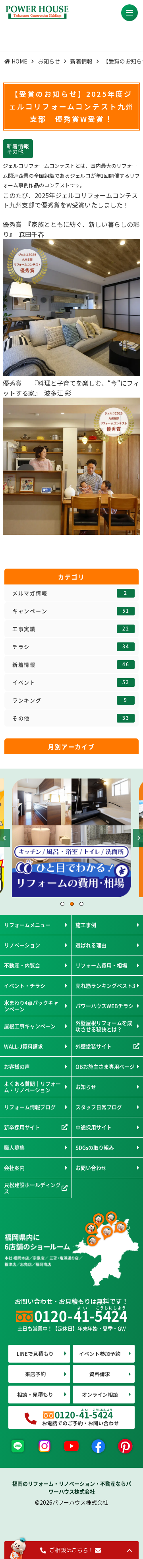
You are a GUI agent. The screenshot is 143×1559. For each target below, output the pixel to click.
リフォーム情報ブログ (30, 1107)
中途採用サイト (93, 1127)
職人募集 (14, 1147)
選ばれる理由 (90, 945)
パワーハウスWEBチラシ (104, 1005)
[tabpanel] (71, 838)
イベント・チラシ (24, 985)
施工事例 (85, 924)
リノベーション (22, 945)
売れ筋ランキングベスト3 (105, 985)
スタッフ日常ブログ (98, 1107)
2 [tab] (71, 903)
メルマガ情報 (70, 593)
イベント (70, 682)
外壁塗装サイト (93, 1046)
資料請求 (99, 1374)
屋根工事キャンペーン (30, 1026)
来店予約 (35, 1374)
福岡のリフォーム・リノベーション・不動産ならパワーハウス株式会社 (71, 1487)
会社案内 (14, 1167)
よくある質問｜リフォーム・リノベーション (32, 1087)
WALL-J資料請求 (23, 1046)
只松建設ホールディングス (32, 1188)
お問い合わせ (90, 1167)
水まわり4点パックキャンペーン (31, 1006)
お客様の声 (17, 1066)
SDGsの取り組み (94, 1147)
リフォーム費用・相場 (101, 965)
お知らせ (85, 1086)
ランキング (70, 700)
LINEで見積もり (35, 1353)
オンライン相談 (100, 1394)
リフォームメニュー (27, 924)
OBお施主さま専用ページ (105, 1066)
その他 (70, 718)
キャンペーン (70, 611)
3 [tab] (81, 903)
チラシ (70, 647)
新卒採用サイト (22, 1127)
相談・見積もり (35, 1394)
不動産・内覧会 (22, 965)
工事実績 (70, 629)
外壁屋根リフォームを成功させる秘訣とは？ (103, 1026)
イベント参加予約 (99, 1353)
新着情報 (70, 665)
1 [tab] (62, 903)
